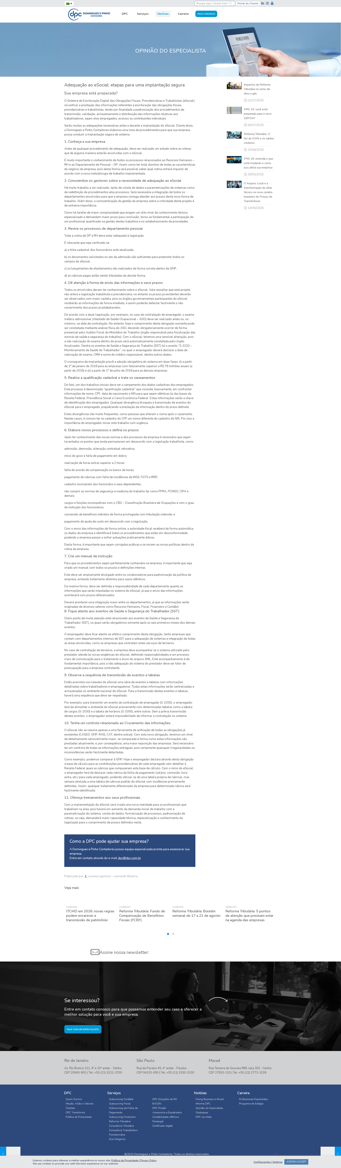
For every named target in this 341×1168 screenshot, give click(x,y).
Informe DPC (203, 1103)
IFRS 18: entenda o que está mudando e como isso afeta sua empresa (258, 163)
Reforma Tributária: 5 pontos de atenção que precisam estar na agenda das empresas (249, 915)
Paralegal (157, 1121)
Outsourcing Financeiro (122, 1117)
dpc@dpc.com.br (129, 858)
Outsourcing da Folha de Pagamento (123, 1110)
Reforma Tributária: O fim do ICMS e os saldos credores (259, 138)
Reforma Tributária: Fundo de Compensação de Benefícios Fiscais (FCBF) (142, 915)
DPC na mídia (204, 1117)
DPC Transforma (75, 1112)
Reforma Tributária (120, 1121)
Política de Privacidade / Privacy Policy (133, 1160)
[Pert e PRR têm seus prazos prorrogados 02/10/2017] (331, 1154)
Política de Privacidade (79, 1117)
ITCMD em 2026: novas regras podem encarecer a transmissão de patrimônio (90, 915)
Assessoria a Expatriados (167, 1112)
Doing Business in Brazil (210, 1099)
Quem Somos (74, 1099)
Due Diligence (117, 1139)
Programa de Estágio (251, 1103)
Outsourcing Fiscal (119, 1103)
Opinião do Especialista (209, 1108)
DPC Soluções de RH (164, 1099)
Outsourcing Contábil (121, 1099)
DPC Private (159, 1108)
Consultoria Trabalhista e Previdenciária (123, 1132)
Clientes (70, 1108)
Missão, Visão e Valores (79, 1103)
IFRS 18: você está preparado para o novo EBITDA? (258, 113)
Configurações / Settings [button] (268, 1162)
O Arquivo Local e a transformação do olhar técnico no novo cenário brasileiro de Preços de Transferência (258, 192)
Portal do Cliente (247, 3)
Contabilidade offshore (165, 1117)
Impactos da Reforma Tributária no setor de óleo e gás (257, 89)
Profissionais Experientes (253, 1099)
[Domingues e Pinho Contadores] (89, 14)
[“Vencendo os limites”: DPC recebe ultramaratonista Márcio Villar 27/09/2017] (10, 1154)
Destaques (202, 1112)
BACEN (156, 1103)
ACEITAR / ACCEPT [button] (296, 1161)
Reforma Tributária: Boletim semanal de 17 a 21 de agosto (196, 913)
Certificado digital (162, 1126)
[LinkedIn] (263, 3)
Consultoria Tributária (121, 1126)
